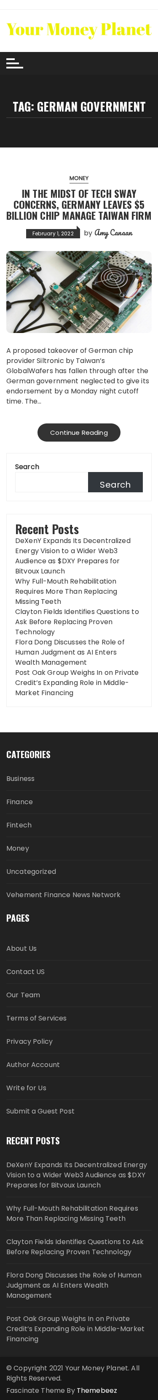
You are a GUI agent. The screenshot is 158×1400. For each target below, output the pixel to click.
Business (20, 778)
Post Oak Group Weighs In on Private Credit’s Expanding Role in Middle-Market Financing (77, 683)
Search (27, 467)
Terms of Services (36, 1018)
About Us (21, 948)
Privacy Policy (29, 1041)
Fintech (19, 825)
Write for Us (26, 1088)
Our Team (23, 995)
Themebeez (97, 1390)
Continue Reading (78, 432)
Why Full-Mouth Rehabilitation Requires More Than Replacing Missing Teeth (66, 591)
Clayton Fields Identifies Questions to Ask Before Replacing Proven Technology (77, 622)
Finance (19, 802)
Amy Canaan (113, 232)
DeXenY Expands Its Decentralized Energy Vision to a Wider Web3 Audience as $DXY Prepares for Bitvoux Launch (73, 556)
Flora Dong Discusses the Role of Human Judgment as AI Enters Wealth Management (70, 652)
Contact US (25, 972)
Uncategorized (31, 871)
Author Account (33, 1065)
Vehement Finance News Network (63, 895)
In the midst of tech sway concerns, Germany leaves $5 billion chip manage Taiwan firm (79, 204)
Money (79, 178)
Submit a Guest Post (40, 1111)
